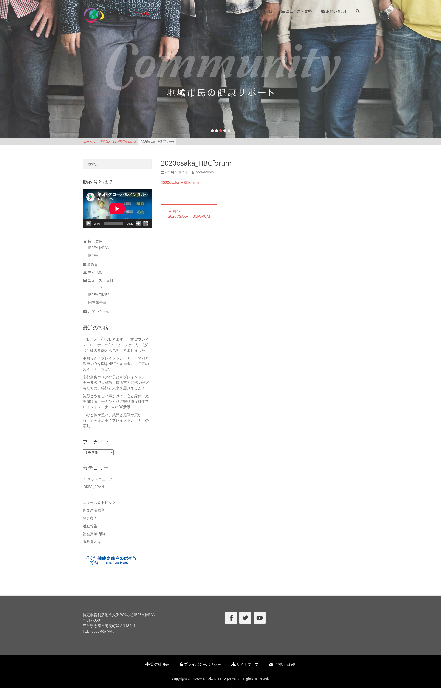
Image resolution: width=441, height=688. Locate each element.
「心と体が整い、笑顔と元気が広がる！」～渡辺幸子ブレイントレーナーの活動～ (116, 420)
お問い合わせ (337, 11)
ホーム (89, 141)
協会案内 (211, 11)
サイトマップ (247, 664)
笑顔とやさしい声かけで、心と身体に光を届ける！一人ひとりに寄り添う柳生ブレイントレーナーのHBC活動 (116, 401)
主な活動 (264, 11)
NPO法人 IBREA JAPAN (220, 679)
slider (87, 494)
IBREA (93, 255)
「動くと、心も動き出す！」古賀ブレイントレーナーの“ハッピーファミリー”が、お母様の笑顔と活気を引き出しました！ (117, 345)
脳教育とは (92, 541)
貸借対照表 (159, 664)
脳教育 (237, 11)
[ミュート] (138, 223)
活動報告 (90, 525)
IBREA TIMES (98, 294)
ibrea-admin (204, 172)
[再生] (88, 223)
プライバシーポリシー (202, 664)
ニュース (95, 286)
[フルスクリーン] (145, 223)
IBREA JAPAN (99, 247)
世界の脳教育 (94, 510)
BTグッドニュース (98, 479)
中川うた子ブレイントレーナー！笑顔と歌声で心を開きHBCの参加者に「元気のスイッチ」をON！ (116, 364)
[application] (117, 208)
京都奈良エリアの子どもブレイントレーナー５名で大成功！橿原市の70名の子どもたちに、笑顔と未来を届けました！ (116, 382)
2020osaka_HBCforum (118, 141)
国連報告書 (97, 302)
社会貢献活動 (94, 533)
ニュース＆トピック (99, 502)
